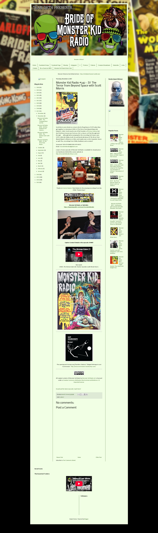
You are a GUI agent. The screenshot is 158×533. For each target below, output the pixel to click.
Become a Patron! (79, 59)
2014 (37, 180)
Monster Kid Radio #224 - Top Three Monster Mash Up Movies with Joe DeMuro (117, 181)
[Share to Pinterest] (87, 394)
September (41, 150)
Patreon (93, 65)
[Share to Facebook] (85, 394)
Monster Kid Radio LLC (89, 378)
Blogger (86, 519)
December (41, 113)
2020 (37, 103)
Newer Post (60, 457)
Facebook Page (56, 65)
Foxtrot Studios (67, 188)
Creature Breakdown (104, 65)
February (40, 168)
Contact (35, 68)
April (39, 163)
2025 (37, 90)
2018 (37, 108)
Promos (85, 65)
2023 (37, 95)
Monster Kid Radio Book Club (63, 68)
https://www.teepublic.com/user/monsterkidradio (79, 207)
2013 (37, 182)
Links (123, 65)
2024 (37, 92)
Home (34, 65)
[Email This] (78, 394)
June (39, 158)
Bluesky (65, 65)
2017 (37, 111)
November (41, 116)
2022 (37, 98)
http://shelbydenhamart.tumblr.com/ (90, 74)
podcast (62, 397)
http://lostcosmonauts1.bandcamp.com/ (83, 366)
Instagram (74, 65)
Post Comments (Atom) (69, 460)
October (40, 147)
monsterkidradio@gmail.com (69, 146)
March (40, 166)
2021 (37, 100)
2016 (37, 174)
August (40, 153)
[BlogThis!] (81, 394)
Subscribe (116, 65)
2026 (37, 87)
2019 (37, 106)
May (39, 161)
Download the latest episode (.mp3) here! (68, 389)
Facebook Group (44, 65)
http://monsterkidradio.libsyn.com (66, 154)
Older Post (99, 457)
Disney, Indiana (92, 131)
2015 (37, 177)
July (39, 155)
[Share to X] (83, 394)
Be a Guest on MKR (46, 68)
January (40, 171)
